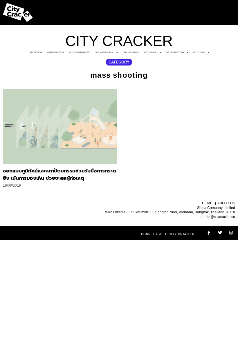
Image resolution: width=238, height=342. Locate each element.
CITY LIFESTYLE (131, 52)
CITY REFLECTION (175, 52)
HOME (207, 203)
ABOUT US (226, 203)
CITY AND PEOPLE (104, 52)
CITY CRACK (150, 52)
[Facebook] (209, 233)
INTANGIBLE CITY (55, 52)
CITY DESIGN (35, 52)
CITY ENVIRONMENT (79, 52)
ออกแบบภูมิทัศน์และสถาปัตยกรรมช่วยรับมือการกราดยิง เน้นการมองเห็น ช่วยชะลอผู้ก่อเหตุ (59, 174)
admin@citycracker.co (218, 217)
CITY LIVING (199, 52)
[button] (119, 62)
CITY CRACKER (119, 41)
